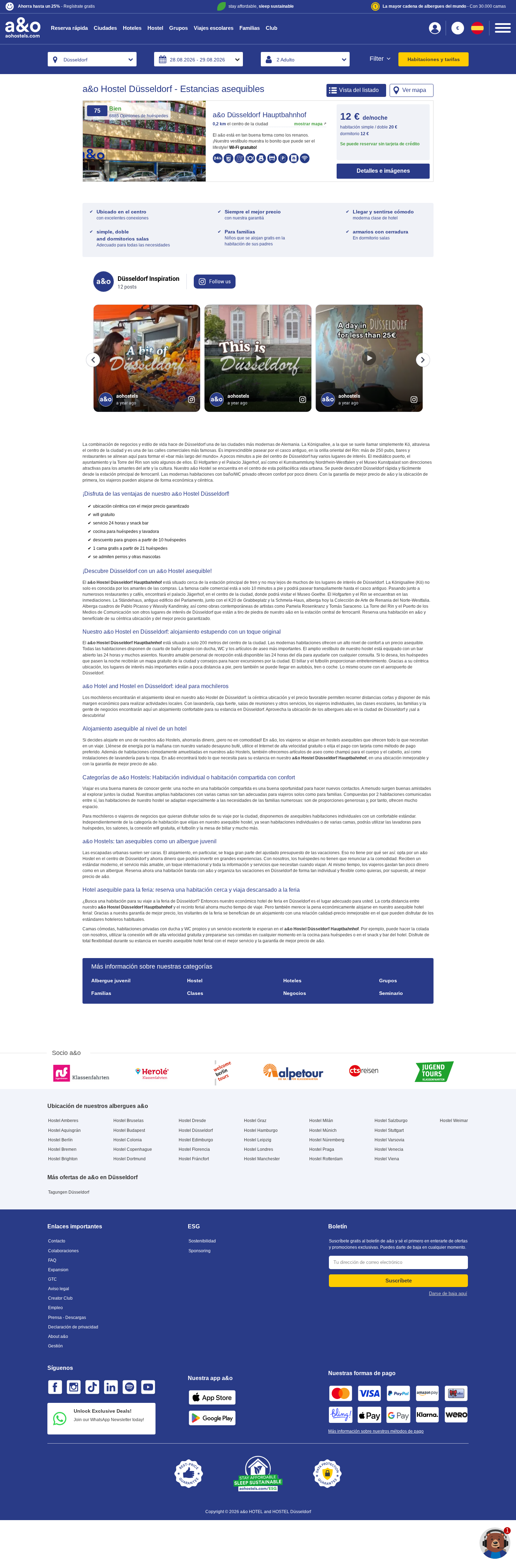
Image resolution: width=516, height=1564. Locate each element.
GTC (52, 1279)
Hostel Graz (255, 1120)
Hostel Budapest (129, 1130)
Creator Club (60, 1298)
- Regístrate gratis (56, 6)
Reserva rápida (69, 28)
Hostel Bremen (62, 1149)
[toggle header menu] (503, 28)
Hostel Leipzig (257, 1139)
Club (271, 28)
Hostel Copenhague (132, 1149)
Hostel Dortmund (129, 1158)
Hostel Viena (387, 1158)
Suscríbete (398, 1280)
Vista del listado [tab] (359, 90)
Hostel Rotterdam (326, 1158)
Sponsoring (199, 1250)
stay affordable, (261, 6)
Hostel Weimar (454, 1120)
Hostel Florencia (194, 1149)
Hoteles (132, 28)
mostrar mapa (308, 123)
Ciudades (105, 28)
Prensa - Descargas (67, 1317)
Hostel (155, 28)
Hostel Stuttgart (389, 1130)
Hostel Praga (321, 1149)
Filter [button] (377, 58)
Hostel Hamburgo (261, 1130)
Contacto (56, 1241)
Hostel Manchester (262, 1158)
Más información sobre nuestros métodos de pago (376, 1431)
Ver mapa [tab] (414, 90)
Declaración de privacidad (73, 1327)
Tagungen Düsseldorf (68, 1192)
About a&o (58, 1336)
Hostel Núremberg (326, 1139)
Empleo (55, 1307)
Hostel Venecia (389, 1149)
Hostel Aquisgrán (64, 1130)
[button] (88, 6)
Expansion (58, 1269)
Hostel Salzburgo (391, 1120)
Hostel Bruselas (128, 1120)
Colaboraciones (63, 1250)
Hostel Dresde (192, 1120)
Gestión (55, 1346)
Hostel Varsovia (389, 1139)
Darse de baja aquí (448, 1293)
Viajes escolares (213, 28)
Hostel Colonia (127, 1139)
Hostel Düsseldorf (196, 1130)
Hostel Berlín (60, 1139)
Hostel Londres (258, 1149)
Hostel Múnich (323, 1130)
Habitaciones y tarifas (434, 59)
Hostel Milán (321, 1120)
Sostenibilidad (202, 1241)
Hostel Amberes (63, 1120)
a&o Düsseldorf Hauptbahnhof (259, 115)
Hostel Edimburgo (196, 1139)
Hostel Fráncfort (194, 1158)
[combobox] (92, 59)
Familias (249, 28)
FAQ (52, 1260)
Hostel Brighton (63, 1158)
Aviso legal (58, 1288)
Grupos (178, 28)
